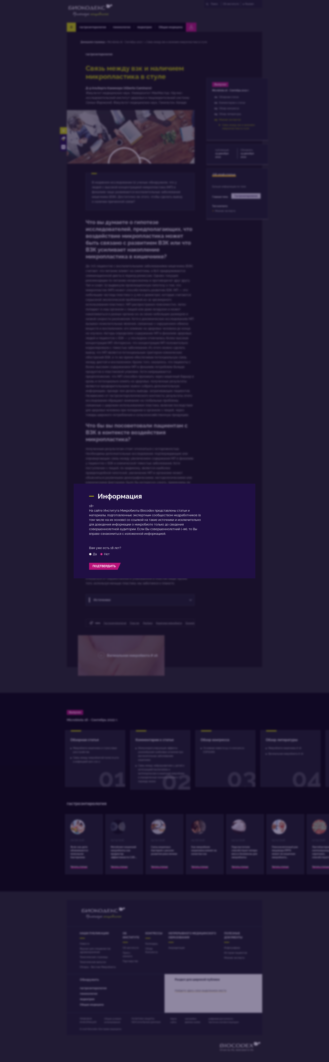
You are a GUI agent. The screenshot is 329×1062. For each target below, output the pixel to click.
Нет (107, 554)
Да (95, 554)
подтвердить (104, 566)
